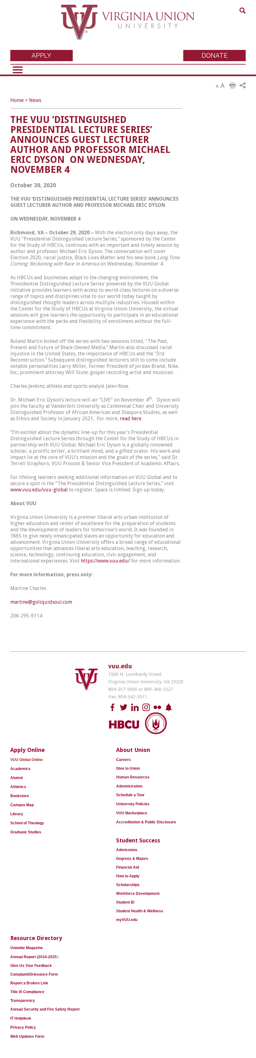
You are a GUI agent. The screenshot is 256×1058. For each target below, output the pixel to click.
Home (17, 100)
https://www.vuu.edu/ (105, 561)
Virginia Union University (127, 26)
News (35, 100)
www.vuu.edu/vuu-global (39, 490)
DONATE (215, 55)
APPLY (41, 55)
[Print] (232, 85)
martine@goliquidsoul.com (41, 602)
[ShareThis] (242, 85)
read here (130, 419)
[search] (242, 11)
